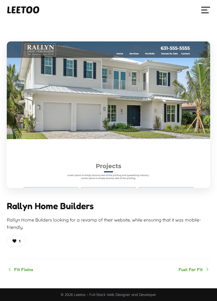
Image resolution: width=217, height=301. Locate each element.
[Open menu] (205, 10)
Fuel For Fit (191, 269)
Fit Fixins (23, 269)
